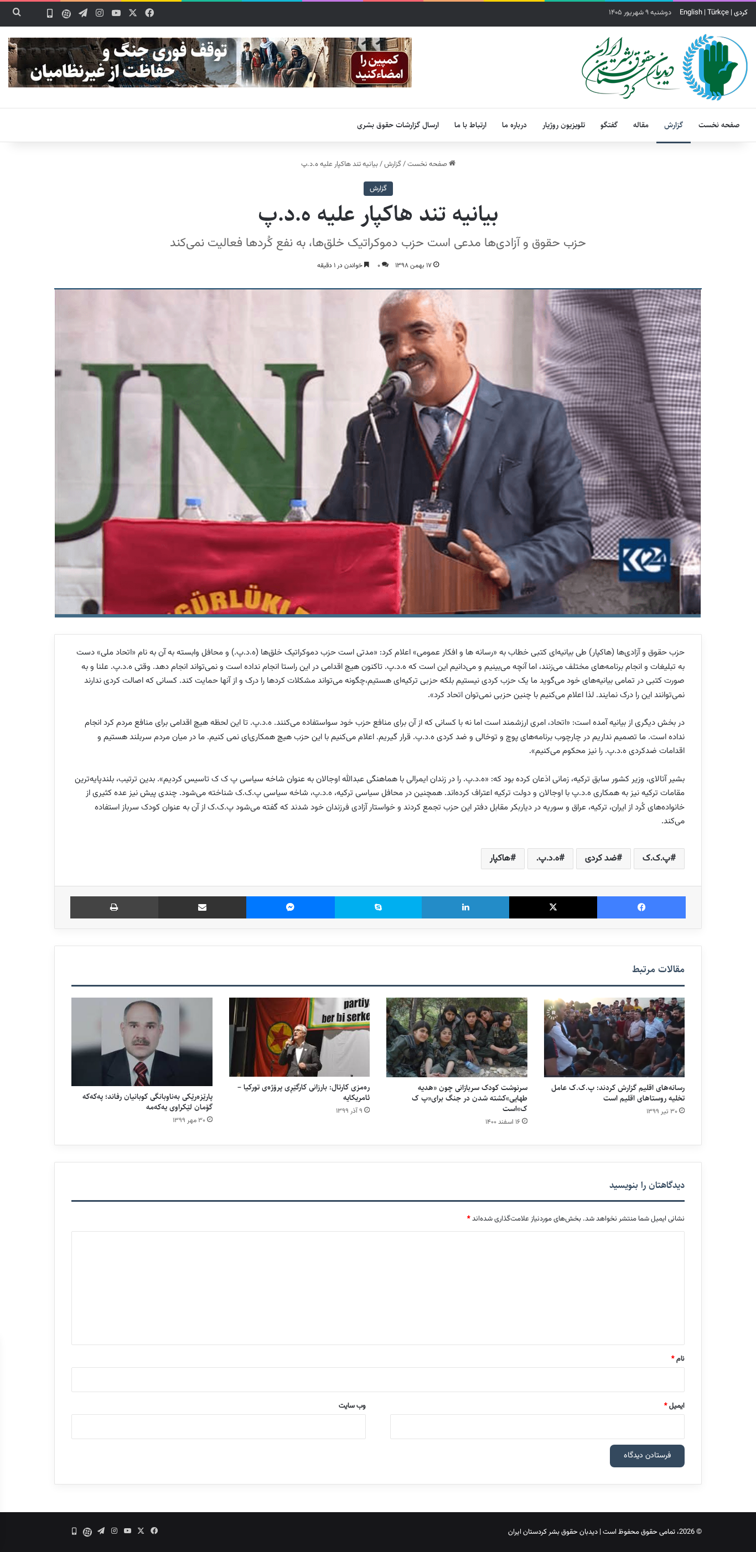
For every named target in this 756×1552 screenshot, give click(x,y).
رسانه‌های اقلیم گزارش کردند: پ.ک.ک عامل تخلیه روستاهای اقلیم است (618, 1093)
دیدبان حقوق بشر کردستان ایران (553, 1532)
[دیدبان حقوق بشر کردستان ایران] (665, 67)
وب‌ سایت (352, 1405)
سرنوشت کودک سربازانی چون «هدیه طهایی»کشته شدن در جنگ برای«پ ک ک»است (469, 1098)
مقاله (641, 125)
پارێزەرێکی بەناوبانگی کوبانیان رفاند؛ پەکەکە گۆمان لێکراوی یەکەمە (147, 1102)
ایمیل (674, 1405)
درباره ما (514, 125)
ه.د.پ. (547, 858)
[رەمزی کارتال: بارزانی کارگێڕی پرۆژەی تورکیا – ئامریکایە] (299, 1037)
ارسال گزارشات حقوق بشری (398, 125)
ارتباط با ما (470, 125)
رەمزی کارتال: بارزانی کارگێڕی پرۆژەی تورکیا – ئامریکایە (303, 1092)
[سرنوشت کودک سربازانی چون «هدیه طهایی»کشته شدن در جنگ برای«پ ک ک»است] (456, 1037)
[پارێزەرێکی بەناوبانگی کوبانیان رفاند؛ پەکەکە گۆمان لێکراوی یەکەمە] (142, 1042)
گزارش (673, 125)
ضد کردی (601, 858)
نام (678, 1358)
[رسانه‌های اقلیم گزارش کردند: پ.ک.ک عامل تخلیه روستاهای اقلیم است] (614, 1037)
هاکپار (500, 858)
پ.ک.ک (656, 858)
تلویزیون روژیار (563, 125)
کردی (741, 12)
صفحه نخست (719, 125)
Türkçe (718, 12)
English (691, 12)
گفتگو (609, 125)
